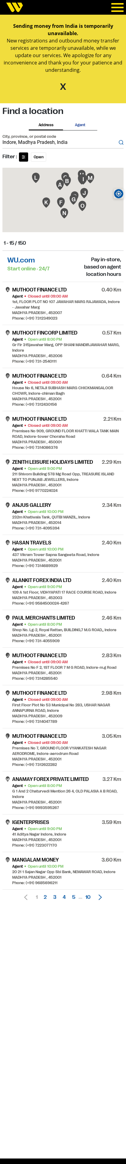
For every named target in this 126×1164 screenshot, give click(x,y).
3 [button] (54, 897)
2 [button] (45, 897)
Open (38, 157)
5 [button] (73, 897)
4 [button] (64, 897)
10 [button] (88, 897)
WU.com (21, 260)
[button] (98, 897)
